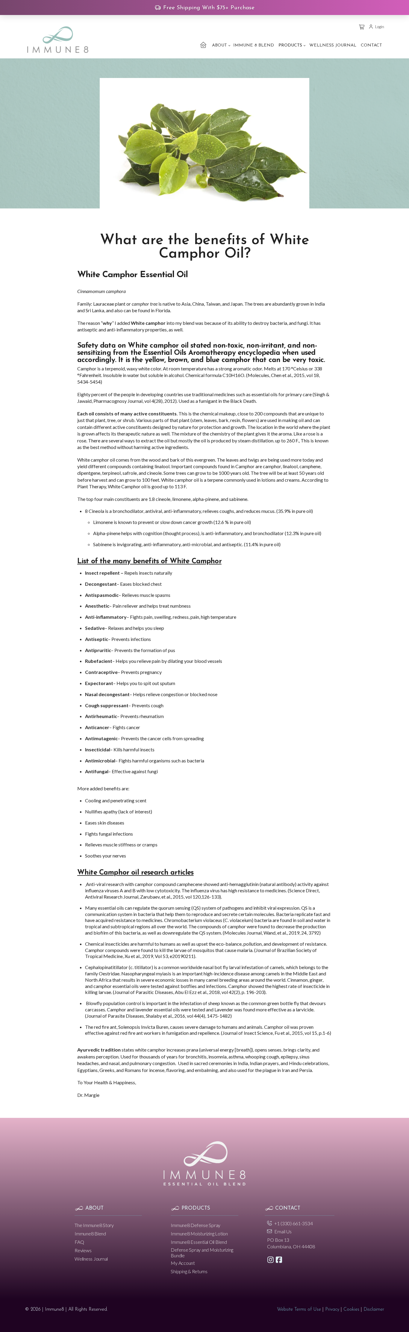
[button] (362, 27)
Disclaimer (373, 1309)
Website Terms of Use (299, 1309)
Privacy (332, 1309)
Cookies (351, 1309)
